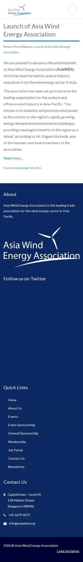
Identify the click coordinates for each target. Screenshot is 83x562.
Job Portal (15, 450)
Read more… (13, 158)
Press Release (23, 47)
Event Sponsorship (21, 425)
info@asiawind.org (22, 523)
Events (13, 416)
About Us (15, 408)
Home (7, 47)
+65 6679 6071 (19, 515)
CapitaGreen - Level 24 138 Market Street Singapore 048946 (24, 500)
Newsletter (16, 467)
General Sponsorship (23, 433)
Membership (17, 442)
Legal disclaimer (68, 551)
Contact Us (16, 458)
